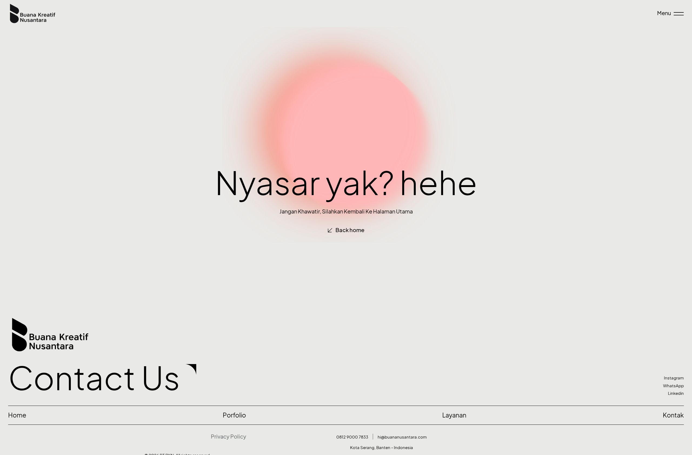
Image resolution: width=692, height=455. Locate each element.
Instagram (674, 378)
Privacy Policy (228, 436)
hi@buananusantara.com (402, 437)
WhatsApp (673, 385)
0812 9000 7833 (352, 437)
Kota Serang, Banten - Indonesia (381, 447)
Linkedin (676, 393)
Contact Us (94, 378)
